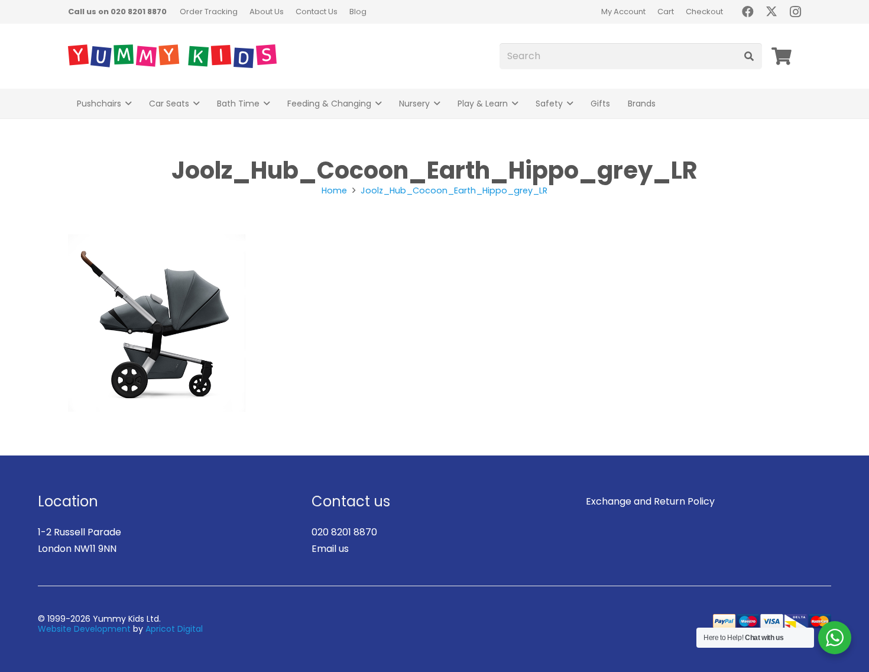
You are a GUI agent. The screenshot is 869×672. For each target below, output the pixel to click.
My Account (623, 11)
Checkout (704, 11)
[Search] (748, 56)
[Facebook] (748, 12)
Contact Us (317, 11)
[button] (128, 104)
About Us (266, 11)
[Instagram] (795, 12)
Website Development (84, 629)
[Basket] (781, 56)
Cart (665, 11)
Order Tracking (209, 11)
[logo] (172, 56)
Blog (358, 11)
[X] (771, 12)
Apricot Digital (174, 629)
